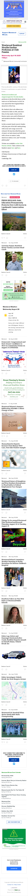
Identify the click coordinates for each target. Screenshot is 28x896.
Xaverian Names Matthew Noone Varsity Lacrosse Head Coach (13, 247)
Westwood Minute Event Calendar (11, 772)
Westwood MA (22, 42)
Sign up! (14, 170)
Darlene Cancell (5, 233)
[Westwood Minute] (12, 21)
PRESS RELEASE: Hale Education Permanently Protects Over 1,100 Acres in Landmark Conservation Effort (14, 205)
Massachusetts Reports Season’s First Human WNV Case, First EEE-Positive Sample (14, 446)
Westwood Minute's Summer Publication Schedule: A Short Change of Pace (13, 408)
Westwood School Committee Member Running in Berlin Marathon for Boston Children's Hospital (14, 562)
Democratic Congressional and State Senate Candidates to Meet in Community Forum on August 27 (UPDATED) (13, 345)
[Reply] (7, 185)
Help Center (17, 884)
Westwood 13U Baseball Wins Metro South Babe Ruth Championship (13, 714)
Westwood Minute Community (12, 61)
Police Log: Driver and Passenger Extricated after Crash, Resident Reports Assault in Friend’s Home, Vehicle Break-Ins (14, 640)
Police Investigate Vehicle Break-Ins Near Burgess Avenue (14, 678)
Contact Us (10, 884)
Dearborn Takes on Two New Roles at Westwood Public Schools (13, 600)
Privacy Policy (17, 892)
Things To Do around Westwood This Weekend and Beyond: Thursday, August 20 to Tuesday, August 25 (14, 523)
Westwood (4, 197)
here (13, 148)
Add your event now (14, 822)
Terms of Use (10, 892)
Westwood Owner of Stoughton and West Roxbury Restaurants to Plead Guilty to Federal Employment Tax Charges (14, 484)
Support (21, 33)
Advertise (14, 868)
